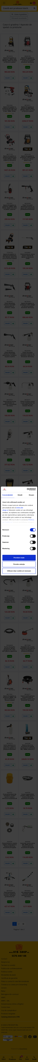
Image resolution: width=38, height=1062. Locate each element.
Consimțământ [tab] (7, 495)
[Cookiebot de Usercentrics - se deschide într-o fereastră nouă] (27, 489)
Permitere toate (19, 558)
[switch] (33, 536)
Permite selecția (19, 564)
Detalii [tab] (20, 495)
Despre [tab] (31, 495)
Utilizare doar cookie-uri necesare (19, 571)
